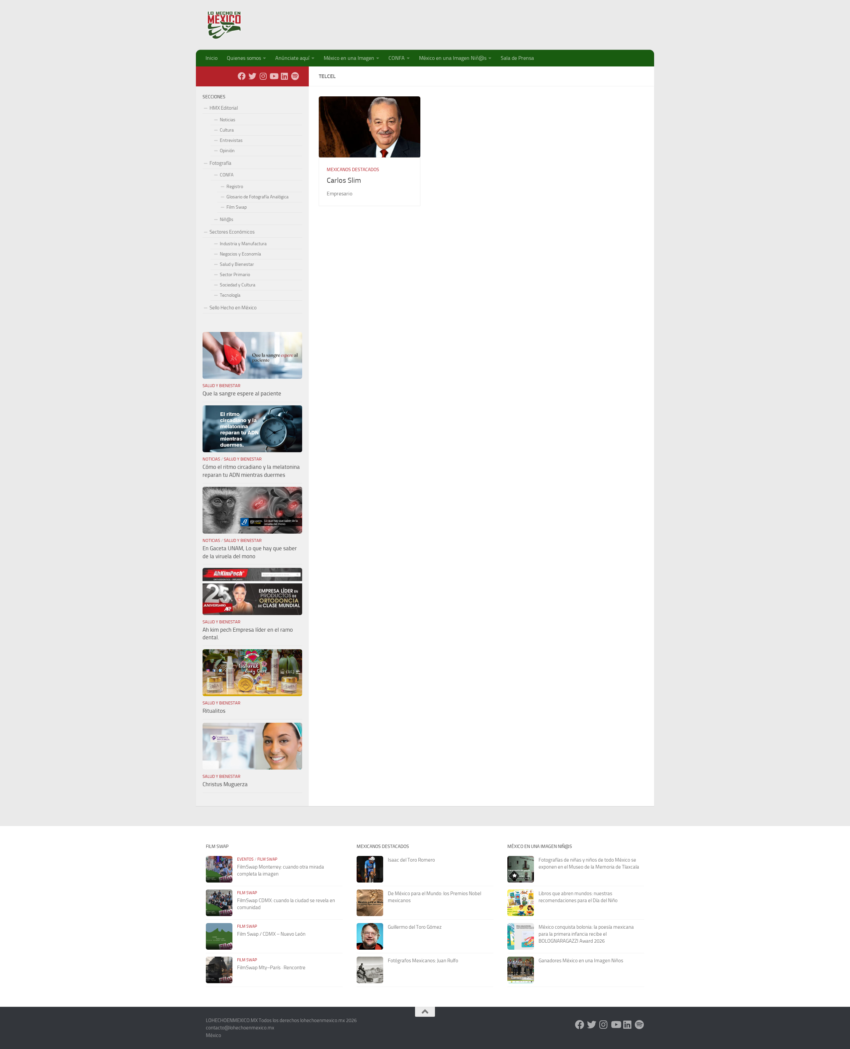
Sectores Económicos (232, 232)
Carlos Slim (344, 180)
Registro (234, 186)
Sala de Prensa (517, 58)
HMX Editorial (224, 108)
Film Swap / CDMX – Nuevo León (271, 934)
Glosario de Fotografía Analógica (257, 197)
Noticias (227, 120)
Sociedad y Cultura (237, 285)
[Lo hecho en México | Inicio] (230, 25)
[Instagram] (263, 76)
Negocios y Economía (240, 254)
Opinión (227, 151)
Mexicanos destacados (353, 169)
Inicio (211, 58)
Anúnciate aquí (292, 58)
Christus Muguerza (225, 784)
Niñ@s (226, 219)
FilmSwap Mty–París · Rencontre (271, 968)
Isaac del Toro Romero (411, 860)
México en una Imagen (349, 58)
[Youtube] (274, 76)
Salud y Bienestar (237, 264)
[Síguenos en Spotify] (295, 76)
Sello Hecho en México (233, 308)
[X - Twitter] (252, 76)
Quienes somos (244, 58)
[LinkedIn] (284, 76)
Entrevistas (231, 140)
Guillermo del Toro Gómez (415, 927)
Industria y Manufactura (243, 244)
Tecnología (230, 295)
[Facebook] (242, 76)
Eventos (245, 859)
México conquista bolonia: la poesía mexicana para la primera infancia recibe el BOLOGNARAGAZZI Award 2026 (586, 934)
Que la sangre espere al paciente (242, 393)
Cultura (227, 130)
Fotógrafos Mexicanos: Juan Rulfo (423, 961)
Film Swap (236, 207)
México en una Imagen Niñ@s (452, 58)
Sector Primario (235, 274)
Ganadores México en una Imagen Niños (581, 961)
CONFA (396, 58)
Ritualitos (214, 710)
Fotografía (220, 163)
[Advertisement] (523, 22)
